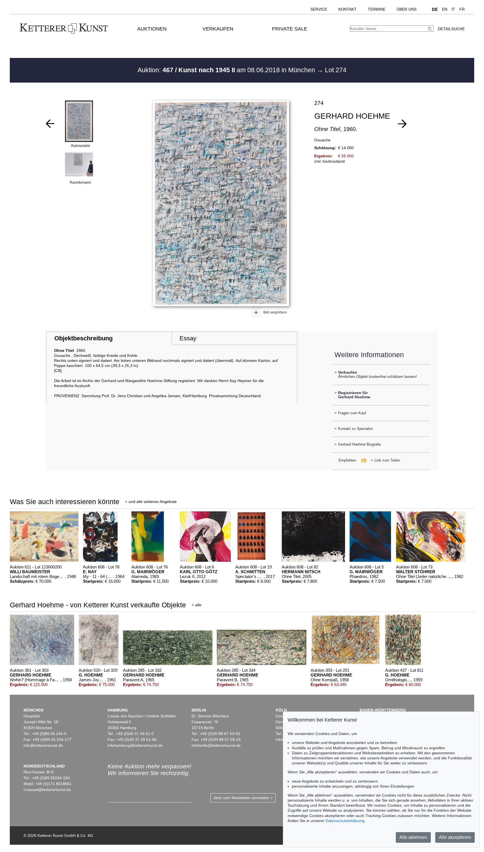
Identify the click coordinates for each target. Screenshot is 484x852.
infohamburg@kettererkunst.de (135, 745)
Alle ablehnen (413, 837)
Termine (376, 9)
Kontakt (347, 9)
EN (444, 9)
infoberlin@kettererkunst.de (216, 745)
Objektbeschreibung (83, 338)
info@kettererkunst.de (43, 745)
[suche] (430, 29)
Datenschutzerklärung (344, 820)
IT (453, 9)
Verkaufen (218, 29)
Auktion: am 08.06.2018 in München (227, 70)
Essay (188, 338)
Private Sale (289, 29)
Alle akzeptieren (455, 837)
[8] (402, 124)
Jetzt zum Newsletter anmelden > (243, 797)
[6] (50, 124)
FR (462, 9)
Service (318, 9)
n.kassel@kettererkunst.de (47, 789)
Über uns (406, 9)
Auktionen (152, 29)
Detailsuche (451, 29)
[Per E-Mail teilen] (362, 460)
